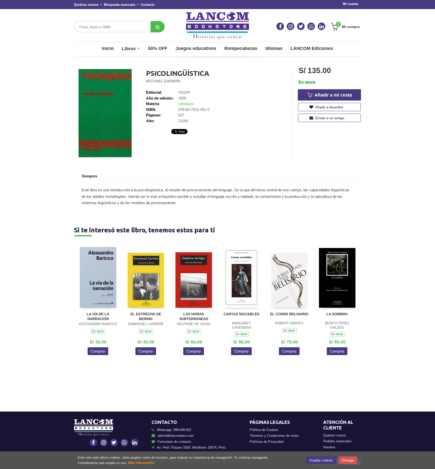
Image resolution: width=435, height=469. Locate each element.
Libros (129, 48)
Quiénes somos (86, 5)
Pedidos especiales (337, 441)
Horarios (329, 447)
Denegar (348, 460)
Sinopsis (89, 176)
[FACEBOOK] (280, 26)
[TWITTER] (301, 26)
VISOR (184, 92)
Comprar (98, 351)
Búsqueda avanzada (119, 5)
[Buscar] (158, 27)
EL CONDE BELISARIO (289, 314)
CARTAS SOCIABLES (241, 314)
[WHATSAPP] (311, 26)
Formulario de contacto (174, 442)
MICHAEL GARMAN (163, 81)
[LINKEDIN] (321, 26)
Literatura (186, 104)
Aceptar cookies (321, 460)
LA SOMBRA (337, 314)
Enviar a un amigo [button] (329, 118)
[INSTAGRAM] (290, 26)
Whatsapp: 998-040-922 (174, 430)
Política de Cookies (264, 430)
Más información (141, 463)
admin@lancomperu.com (176, 435)
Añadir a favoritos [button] (328, 107)
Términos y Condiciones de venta (274, 435)
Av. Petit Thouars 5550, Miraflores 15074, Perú (191, 447)
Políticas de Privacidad (266, 442)
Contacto (148, 5)
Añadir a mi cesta (332, 95)
